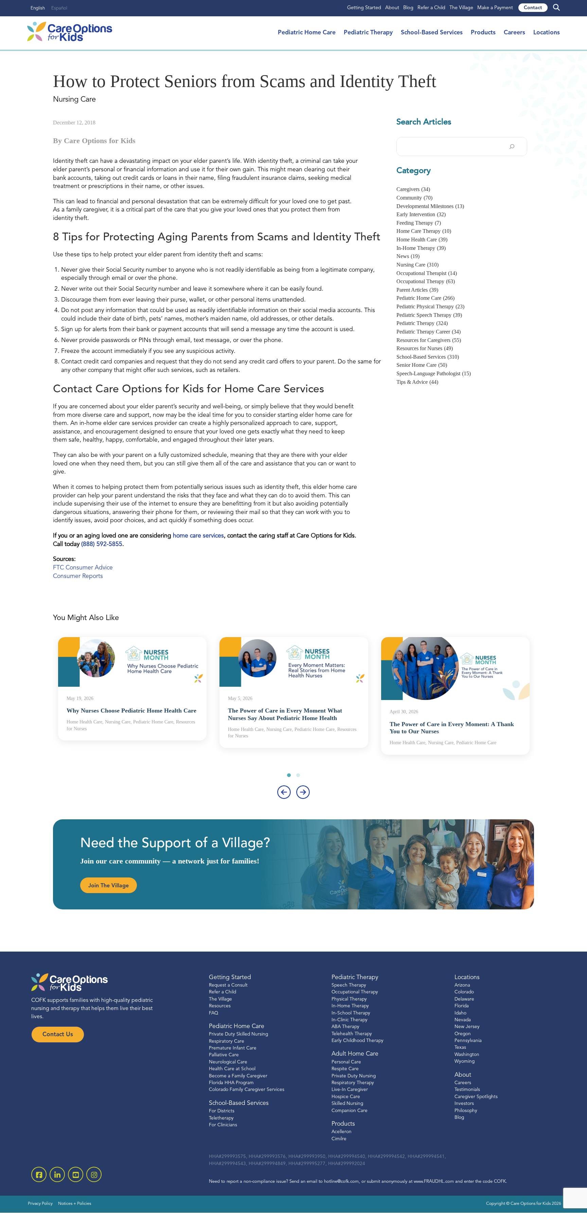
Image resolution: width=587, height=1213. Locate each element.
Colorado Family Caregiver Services (246, 1090)
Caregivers (413, 189)
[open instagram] (94, 1174)
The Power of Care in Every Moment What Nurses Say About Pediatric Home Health (285, 714)
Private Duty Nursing (354, 1076)
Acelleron (342, 1132)
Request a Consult (228, 985)
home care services (198, 536)
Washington (467, 1055)
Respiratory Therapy (353, 1083)
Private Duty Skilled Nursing (238, 1034)
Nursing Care (417, 265)
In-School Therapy (351, 1013)
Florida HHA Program (231, 1083)
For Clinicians (223, 1125)
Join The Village (108, 886)
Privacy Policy (40, 1204)
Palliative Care (224, 1055)
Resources (220, 1006)
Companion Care (350, 1111)
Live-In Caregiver (350, 1090)
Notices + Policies (74, 1204)
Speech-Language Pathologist (433, 373)
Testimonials (467, 1090)
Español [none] (59, 8)
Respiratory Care (226, 1041)
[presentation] (284, 792)
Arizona (462, 985)
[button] (289, 775)
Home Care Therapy (423, 231)
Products (483, 33)
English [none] (38, 8)
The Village (461, 8)
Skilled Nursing (347, 1103)
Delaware (464, 999)
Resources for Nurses (424, 348)
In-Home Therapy (421, 248)
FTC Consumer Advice (83, 568)
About (392, 8)
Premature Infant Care (232, 1048)
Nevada (463, 1020)
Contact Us (57, 1035)
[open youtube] (75, 1174)
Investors (464, 1103)
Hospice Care (346, 1097)
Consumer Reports (78, 576)
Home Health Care (421, 239)
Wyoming (465, 1061)
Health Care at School (232, 1069)
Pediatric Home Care (307, 33)
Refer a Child (431, 8)
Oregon (463, 1034)
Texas (460, 1047)
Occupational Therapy (425, 281)
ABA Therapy (345, 1027)
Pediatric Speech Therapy (429, 315)
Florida (462, 1006)
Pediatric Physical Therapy (430, 306)
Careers (514, 33)
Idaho (460, 1013)
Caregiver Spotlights (476, 1097)
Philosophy (466, 1111)
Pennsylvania (468, 1041)
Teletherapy (221, 1118)
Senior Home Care (421, 365)
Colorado (464, 992)
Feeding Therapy (418, 223)
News (408, 256)
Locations (546, 33)
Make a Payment (495, 8)
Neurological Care (228, 1062)
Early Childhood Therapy (358, 1041)
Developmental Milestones (430, 206)
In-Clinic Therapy (350, 1020)
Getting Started (364, 8)
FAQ (213, 1013)
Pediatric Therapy (368, 33)
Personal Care (346, 1062)
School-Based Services (432, 33)
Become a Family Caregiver (238, 1076)
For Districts (221, 1111)
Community (414, 198)
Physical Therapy (349, 999)
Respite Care (345, 1069)
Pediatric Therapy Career (428, 332)
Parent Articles (417, 290)
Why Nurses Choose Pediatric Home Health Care (131, 710)
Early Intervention (421, 214)
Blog (408, 8)
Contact (533, 8)
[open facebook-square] (39, 1174)
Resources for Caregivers (428, 340)
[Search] (512, 146)
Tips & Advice (417, 382)
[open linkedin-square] (57, 1174)
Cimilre (339, 1139)
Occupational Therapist (426, 273)
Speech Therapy (349, 985)
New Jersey (467, 1027)
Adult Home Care (355, 1054)
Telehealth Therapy (352, 1034)
